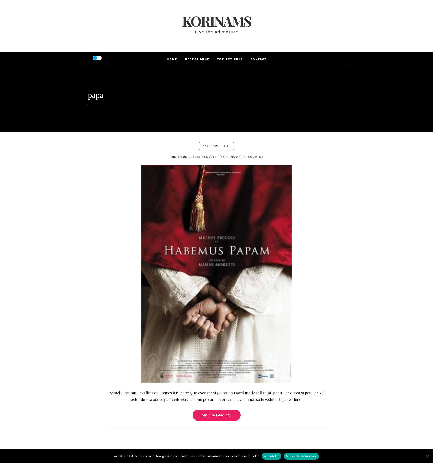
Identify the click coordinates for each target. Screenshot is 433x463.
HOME (172, 59)
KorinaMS (216, 21)
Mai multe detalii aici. (301, 456)
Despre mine (197, 59)
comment (255, 157)
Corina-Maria (234, 157)
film (226, 146)
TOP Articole (230, 59)
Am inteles (271, 456)
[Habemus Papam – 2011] (216, 273)
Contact (259, 59)
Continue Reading (214, 415)
